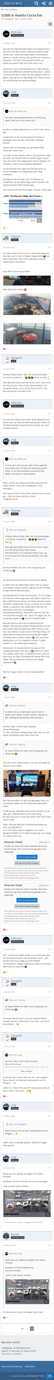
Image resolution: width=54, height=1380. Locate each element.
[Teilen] (50, 24)
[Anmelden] (43, 3)
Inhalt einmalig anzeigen (27, 857)
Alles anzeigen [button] (26, 1071)
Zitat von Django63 (17, 530)
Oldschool (6, 1353)
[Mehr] (49, 43)
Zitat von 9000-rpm (18, 111)
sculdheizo (17, 1353)
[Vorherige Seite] (22, 1328)
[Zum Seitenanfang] (50, 1376)
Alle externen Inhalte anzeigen (27, 863)
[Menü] (50, 3)
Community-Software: (27, 1376)
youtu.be (43, 842)
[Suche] (36, 3)
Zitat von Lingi (15, 1055)
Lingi (27, 1222)
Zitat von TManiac (17, 705)
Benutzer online (10, 1342)
